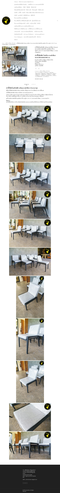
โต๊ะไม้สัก (28, 7)
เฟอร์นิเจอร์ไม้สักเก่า (18, 7)
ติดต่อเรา (16, 39)
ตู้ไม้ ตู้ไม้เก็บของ (27, 15)
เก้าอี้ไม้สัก (53, 74)
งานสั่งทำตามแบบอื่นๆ (38, 31)
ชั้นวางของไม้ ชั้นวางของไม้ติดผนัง (21, 18)
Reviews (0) (34, 84)
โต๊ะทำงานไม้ (28, 9)
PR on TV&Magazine (18, 37)
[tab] (26, 84)
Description (26, 84)
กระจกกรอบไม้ (17, 31)
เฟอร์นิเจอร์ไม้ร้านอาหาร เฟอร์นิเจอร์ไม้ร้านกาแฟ (23, 26)
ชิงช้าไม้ (38, 23)
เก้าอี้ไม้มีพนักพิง (43, 74)
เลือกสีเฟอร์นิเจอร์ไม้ (18, 34)
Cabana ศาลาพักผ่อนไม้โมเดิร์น (27, 31)
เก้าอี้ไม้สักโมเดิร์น (49, 75)
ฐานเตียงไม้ (20, 15)
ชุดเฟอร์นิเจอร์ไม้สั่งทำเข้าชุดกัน (20, 4)
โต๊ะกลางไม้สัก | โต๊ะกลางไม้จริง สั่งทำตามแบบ (35, 12)
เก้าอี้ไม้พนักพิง (37, 74)
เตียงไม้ (15, 15)
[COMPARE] (39, 69)
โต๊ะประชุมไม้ (34, 9)
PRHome (16, 1)
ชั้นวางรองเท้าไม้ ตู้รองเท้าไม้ (19, 23)
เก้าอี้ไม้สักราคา (37, 75)
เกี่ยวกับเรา (39, 37)
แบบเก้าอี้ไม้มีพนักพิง (38, 76)
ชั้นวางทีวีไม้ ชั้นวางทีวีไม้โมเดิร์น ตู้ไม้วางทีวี (22, 20)
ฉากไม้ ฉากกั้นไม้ (33, 23)
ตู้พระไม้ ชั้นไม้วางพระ (36, 20)
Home (3, 43)
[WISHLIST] (36, 69)
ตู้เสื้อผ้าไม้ (33, 15)
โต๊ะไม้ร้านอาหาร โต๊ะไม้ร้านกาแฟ (20, 28)
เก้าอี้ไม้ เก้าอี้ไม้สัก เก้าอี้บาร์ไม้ (10, 43)
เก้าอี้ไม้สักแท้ (43, 75)
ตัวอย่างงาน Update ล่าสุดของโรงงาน (26, 1)
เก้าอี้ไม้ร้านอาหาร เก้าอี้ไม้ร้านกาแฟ (35, 28)
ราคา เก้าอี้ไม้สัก (39, 72)
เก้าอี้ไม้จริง (54, 73)
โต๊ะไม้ (24, 7)
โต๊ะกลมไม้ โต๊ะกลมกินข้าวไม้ (19, 9)
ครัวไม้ (27, 23)
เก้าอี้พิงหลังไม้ (43, 73)
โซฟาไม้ (23, 12)
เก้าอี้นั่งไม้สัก (51, 72)
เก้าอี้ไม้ (19, 12)
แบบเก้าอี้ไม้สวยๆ (46, 76)
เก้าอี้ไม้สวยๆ (49, 74)
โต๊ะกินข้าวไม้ (33, 7)
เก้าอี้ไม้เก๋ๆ (54, 75)
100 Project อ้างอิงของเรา (28, 34)
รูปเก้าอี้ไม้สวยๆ (45, 72)
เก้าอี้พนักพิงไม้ (37, 73)
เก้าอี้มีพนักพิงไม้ (49, 73)
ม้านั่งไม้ (15, 12)
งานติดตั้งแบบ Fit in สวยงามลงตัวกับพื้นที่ (36, 4)
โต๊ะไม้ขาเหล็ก (41, 9)
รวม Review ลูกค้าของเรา (39, 34)
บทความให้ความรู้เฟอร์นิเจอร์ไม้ (30, 37)
